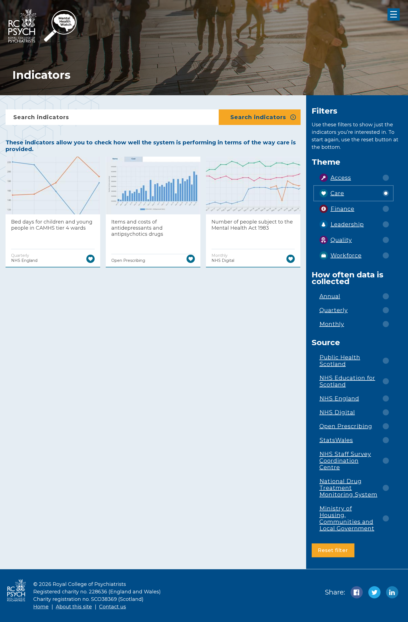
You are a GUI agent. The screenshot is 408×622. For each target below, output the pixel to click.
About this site (74, 607)
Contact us (112, 607)
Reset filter (333, 550)
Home (41, 607)
